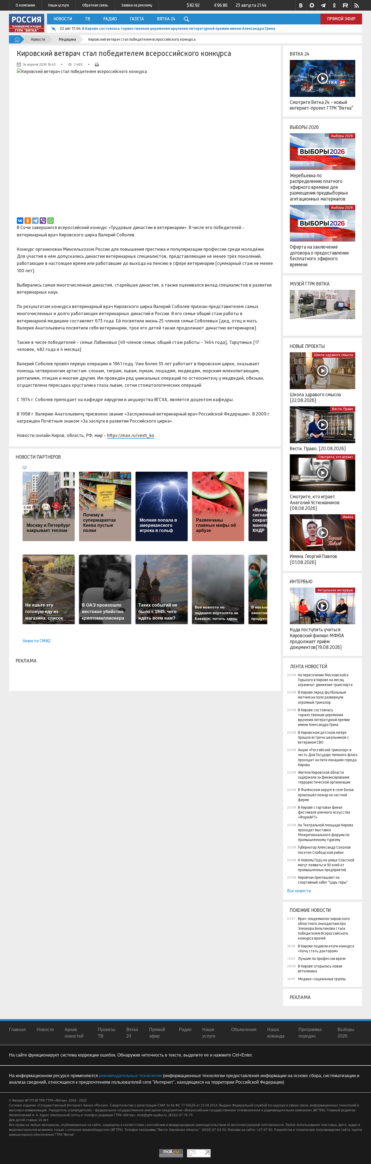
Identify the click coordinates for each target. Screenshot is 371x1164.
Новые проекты (307, 346)
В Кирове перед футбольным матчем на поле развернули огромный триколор (322, 697)
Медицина (67, 39)
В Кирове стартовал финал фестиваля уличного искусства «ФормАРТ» (324, 812)
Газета (137, 18)
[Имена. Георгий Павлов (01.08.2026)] (322, 532)
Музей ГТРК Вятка (310, 284)
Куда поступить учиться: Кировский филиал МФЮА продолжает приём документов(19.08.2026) (317, 638)
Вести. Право (342, 409)
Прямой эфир (341, 18)
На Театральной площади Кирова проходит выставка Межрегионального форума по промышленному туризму (325, 832)
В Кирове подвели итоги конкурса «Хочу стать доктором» (326, 948)
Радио (110, 18)
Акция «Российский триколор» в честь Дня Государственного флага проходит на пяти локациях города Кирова (327, 757)
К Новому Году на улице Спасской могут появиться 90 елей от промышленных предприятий (326, 865)
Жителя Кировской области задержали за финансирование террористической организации (324, 777)
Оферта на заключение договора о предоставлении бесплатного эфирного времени (319, 255)
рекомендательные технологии (130, 1075)
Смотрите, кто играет (336, 457)
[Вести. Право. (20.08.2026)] (322, 424)
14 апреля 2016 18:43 (39, 64)
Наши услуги (58, 5)
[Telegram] (35, 220)
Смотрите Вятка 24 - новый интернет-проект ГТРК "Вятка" (321, 105)
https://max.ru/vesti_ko (130, 435)
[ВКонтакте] (20, 220)
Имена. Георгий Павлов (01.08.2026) (313, 559)
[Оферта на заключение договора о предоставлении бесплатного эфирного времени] (322, 223)
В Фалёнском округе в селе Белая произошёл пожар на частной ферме (326, 795)
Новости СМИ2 (37, 640)
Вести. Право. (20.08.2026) (317, 448)
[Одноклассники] (27, 220)
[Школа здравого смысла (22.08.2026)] (322, 370)
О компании (25, 5)
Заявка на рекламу (136, 5)
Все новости (299, 890)
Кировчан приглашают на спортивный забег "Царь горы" (323, 879)
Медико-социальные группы (322, 979)
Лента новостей (308, 666)
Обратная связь (95, 5)
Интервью (301, 581)
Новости (63, 18)
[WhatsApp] (50, 220)
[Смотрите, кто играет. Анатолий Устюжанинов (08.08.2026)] (322, 472)
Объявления (243, 1029)
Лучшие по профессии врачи (321, 958)
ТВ (87, 18)
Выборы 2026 (304, 127)
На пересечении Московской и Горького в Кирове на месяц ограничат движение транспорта (325, 680)
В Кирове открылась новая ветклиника (320, 968)
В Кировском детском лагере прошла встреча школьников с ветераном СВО (323, 737)
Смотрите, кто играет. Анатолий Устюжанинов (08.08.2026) (314, 502)
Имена (348, 517)
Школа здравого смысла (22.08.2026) (315, 397)
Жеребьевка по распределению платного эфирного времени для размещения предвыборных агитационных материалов (319, 187)
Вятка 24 (166, 18)
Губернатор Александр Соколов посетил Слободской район (324, 849)
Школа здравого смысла (333, 355)
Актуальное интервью (335, 590)
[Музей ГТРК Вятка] (322, 308)
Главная (17, 1029)
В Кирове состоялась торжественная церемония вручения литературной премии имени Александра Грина (178, 28)
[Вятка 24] (322, 78)
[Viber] (43, 220)
